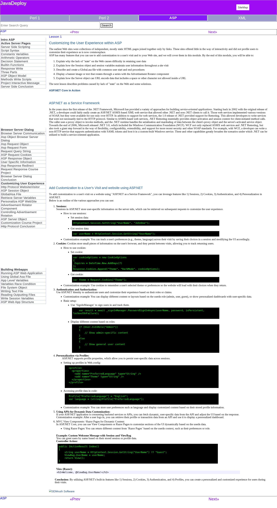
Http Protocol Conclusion (18, 226)
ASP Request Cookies (16, 154)
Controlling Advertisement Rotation (19, 213)
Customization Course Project (21, 222)
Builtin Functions (12, 65)
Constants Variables (15, 54)
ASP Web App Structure (17, 302)
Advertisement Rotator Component (16, 206)
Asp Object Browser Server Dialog (19, 138)
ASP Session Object (15, 190)
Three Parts (9, 72)
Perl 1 (35, 18)
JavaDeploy (13, 3)
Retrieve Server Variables (18, 197)
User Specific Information (18, 162)
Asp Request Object (15, 144)
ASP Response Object (16, 158)
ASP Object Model (13, 75)
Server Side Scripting (15, 46)
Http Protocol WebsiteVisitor (20, 187)
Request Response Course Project (19, 171)
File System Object (14, 287)
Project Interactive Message (20, 83)
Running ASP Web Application (22, 273)
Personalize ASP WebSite (19, 201)
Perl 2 (104, 18)
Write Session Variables (17, 298)
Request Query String (16, 151)
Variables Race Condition (18, 284)
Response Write (12, 68)
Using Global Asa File (16, 276)
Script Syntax (10, 50)
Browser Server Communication (23, 133)
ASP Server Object (14, 219)
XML (242, 18)
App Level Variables (14, 280)
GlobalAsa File (11, 194)
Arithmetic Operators (15, 57)
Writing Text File (12, 291)
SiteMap (243, 7)
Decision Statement (14, 61)
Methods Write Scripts (16, 79)
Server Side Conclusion (17, 86)
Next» (212, 32)
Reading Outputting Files (18, 294)
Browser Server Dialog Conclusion (16, 178)
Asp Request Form (14, 147)
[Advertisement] (23, 110)
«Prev (74, 32)
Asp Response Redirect (17, 165)
